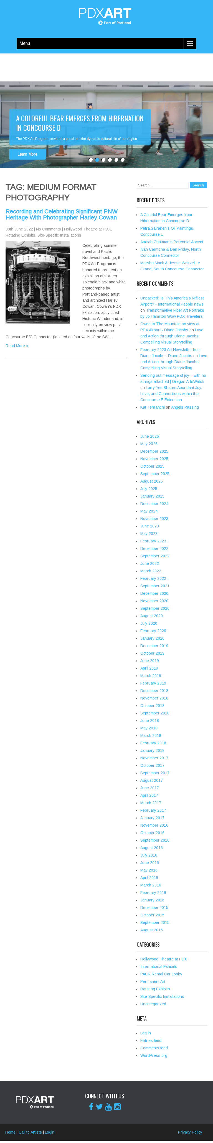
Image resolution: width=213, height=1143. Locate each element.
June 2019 (149, 660)
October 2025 (152, 466)
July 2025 (148, 488)
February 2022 (153, 578)
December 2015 (154, 907)
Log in (145, 1033)
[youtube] (108, 1107)
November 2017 (154, 758)
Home (10, 1132)
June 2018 (149, 720)
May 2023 (149, 533)
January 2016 (152, 900)
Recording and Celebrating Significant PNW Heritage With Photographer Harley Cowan (62, 214)
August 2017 (151, 780)
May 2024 (149, 511)
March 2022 (150, 571)
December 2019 (154, 646)
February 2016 (153, 892)
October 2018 (152, 705)
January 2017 (152, 818)
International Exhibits (158, 966)
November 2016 (154, 825)
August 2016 (151, 847)
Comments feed (154, 1048)
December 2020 (154, 593)
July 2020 (148, 623)
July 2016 (148, 855)
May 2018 (149, 728)
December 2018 (154, 690)
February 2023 (153, 541)
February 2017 (153, 810)
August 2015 (151, 930)
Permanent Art (152, 981)
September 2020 (154, 608)
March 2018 (150, 735)
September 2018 (154, 713)
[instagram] (117, 1107)
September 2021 (154, 586)
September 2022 (154, 556)
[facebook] (91, 1107)
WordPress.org (153, 1055)
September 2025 (154, 473)
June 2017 (149, 788)
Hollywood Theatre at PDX (87, 229)
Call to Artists (30, 1132)
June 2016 (149, 862)
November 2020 (154, 601)
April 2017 (149, 795)
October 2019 (152, 653)
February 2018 (153, 743)
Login (49, 1132)
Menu (24, 43)
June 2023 (149, 526)
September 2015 (154, 922)
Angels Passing (185, 407)
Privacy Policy (190, 1132)
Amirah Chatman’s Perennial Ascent (171, 242)
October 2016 (152, 833)
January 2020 (152, 638)
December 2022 (154, 548)
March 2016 (150, 885)
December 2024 (154, 503)
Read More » (17, 346)
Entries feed (150, 1040)
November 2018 (154, 698)
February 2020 (153, 631)
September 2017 (154, 773)
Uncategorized (153, 1004)
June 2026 (149, 436)
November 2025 (154, 459)
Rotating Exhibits (20, 235)
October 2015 (152, 915)
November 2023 (154, 518)
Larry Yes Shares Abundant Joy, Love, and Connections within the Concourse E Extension (171, 393)
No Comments (48, 229)
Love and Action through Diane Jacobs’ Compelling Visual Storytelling (171, 336)
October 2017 (152, 765)
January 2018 (152, 750)
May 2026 (149, 444)
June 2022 (149, 563)
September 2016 (154, 840)
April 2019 (149, 668)
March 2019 (150, 675)
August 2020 (151, 616)
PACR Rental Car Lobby (161, 974)
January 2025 (152, 496)
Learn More (27, 144)
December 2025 (154, 451)
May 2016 (149, 870)
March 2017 (150, 803)
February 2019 (153, 683)
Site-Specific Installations (59, 235)
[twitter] (99, 1107)
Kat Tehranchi (152, 407)
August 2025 (151, 481)
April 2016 (149, 877)
